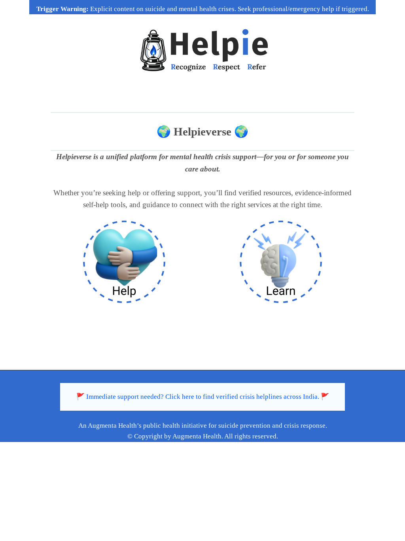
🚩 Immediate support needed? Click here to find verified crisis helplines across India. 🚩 (202, 396)
